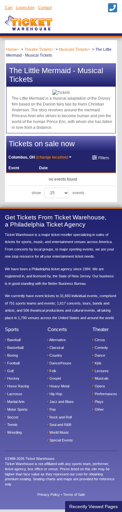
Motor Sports (17, 409)
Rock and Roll (60, 417)
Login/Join (25, 8)
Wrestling (14, 432)
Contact (45, 8)
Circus (99, 340)
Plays (98, 402)
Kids (98, 363)
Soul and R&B (59, 425)
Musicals (101, 378)
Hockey (13, 378)
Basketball (14, 348)
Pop (52, 409)
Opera (99, 386)
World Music (58, 432)
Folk (52, 371)
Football (13, 363)
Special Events (60, 440)
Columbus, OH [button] (38, 157)
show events (58, 193)
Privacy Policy (48, 494)
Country (55, 355)
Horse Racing (17, 386)
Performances (105, 394)
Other (99, 409)
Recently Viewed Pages (93, 506)
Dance (99, 355)
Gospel (54, 378)
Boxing (12, 355)
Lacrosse (14, 394)
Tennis (12, 425)
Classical (56, 348)
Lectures (101, 371)
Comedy (101, 348)
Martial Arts (15, 402)
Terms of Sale (74, 494)
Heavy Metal (58, 386)
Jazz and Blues (61, 402)
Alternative (57, 340)
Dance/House (59, 363)
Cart (8, 8)
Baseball (13, 340)
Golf (10, 371)
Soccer (12, 417)
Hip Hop (55, 394)
